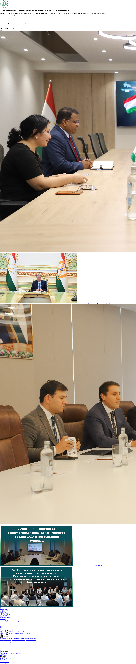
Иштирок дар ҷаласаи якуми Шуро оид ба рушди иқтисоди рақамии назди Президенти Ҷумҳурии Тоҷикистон (97, 303)
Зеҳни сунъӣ (2, 654)
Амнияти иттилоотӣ (4, 613)
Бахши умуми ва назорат (4, 662)
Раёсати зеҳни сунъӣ (4, 625)
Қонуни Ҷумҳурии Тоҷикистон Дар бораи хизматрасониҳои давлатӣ (12, 629)
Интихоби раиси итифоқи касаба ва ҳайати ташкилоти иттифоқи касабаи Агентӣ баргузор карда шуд (18, 638)
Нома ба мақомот (3, 650)
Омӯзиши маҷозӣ (3, 655)
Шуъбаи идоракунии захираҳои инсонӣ (7, 623)
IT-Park (1, 616)
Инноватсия (2, 611)
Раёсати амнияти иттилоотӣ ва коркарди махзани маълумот (11, 627)
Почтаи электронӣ (3, 663)
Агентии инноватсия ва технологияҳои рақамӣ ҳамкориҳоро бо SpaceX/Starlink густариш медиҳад (91, 565)
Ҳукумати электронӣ (4, 610)
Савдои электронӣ (3, 609)
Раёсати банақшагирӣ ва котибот (6, 620)
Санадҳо (2, 648)
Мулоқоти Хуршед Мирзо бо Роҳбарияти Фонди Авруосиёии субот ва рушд (14, 524)
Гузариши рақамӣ (3, 612)
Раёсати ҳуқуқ (3, 619)
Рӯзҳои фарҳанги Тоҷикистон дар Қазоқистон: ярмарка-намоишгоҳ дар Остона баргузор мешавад (18, 640)
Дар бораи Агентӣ (3, 645)
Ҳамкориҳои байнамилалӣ (5, 614)
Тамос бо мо (2, 649)
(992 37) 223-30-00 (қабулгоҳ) (5, 658)
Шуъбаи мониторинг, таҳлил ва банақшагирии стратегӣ (10, 621)
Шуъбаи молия (3, 624)
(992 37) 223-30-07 (3, 659)
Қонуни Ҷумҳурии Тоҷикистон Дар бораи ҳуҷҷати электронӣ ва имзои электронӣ (15, 633)
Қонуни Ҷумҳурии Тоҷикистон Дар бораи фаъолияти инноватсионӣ (12, 631)
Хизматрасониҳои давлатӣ (5, 617)
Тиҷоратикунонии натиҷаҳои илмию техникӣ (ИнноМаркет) (11, 653)
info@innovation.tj (11, 28)
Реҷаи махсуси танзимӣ (4, 652)
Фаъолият (2, 647)
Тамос (1, 661)
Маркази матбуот (3, 646)
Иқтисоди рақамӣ (3, 615)
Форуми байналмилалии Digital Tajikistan (7, 642)
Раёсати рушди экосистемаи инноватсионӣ (8, 626)
